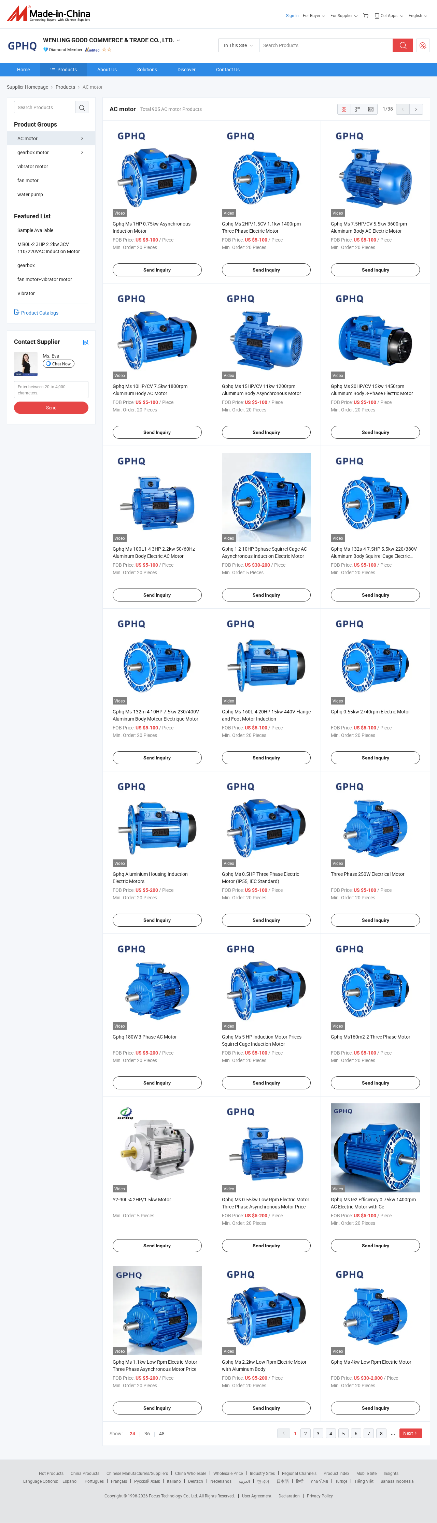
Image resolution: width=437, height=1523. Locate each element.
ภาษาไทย (319, 1481)
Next (408, 1433)
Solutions (147, 69)
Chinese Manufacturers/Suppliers (137, 1473)
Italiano (174, 1481)
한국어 (263, 1481)
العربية (244, 1481)
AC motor (27, 138)
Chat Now (61, 363)
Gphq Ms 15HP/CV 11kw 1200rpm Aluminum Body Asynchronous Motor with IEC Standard (261, 393)
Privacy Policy (320, 1495)
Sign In (292, 15)
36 (147, 1433)
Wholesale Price (228, 1473)
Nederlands (220, 1481)
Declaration (289, 1495)
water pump (30, 194)
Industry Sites (262, 1473)
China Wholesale (190, 1473)
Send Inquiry (157, 270)
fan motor (28, 180)
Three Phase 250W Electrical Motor (368, 874)
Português (94, 1481)
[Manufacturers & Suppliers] (51, 13)
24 (132, 1433)
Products (67, 69)
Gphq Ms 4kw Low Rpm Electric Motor (371, 1362)
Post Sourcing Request (423, 45)
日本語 (283, 1481)
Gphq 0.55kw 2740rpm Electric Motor (370, 711)
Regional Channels (299, 1473)
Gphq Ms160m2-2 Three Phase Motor (370, 1036)
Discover (187, 69)
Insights (391, 1473)
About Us (107, 69)
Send (51, 407)
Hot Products (51, 1473)
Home (23, 69)
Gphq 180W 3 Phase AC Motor (145, 1036)
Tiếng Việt (363, 1481)
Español (69, 1481)
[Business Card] (85, 342)
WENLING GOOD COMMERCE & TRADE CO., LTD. (108, 40)
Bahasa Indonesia (397, 1481)
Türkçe (341, 1481)
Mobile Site (366, 1473)
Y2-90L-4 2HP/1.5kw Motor (142, 1199)
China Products (85, 1473)
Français (119, 1481)
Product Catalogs (39, 312)
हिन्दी (300, 1481)
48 (162, 1433)
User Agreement (256, 1495)
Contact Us (228, 69)
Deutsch (195, 1481)
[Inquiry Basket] (366, 15)
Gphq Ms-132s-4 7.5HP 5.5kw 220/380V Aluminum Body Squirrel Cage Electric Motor (374, 556)
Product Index (336, 1473)
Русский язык (147, 1481)
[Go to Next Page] (416, 109)
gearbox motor (33, 152)
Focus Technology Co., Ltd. (174, 1495)
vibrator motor (32, 166)
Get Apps (389, 15)
